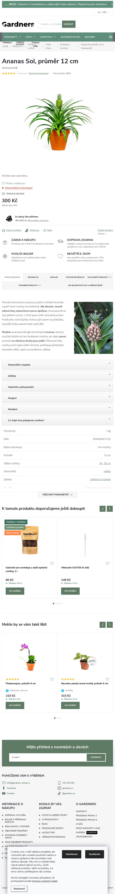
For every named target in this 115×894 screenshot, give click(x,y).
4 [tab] (61, 603)
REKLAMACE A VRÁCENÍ (17, 826)
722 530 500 (68, 782)
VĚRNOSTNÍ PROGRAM (53, 837)
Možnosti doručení (15, 193)
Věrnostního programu (38, 220)
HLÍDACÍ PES (48, 832)
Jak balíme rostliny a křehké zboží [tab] (85, 285)
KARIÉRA (80, 832)
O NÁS (79, 824)
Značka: (105, 230)
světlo (107, 471)
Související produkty (97, 277)
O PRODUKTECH (50, 819)
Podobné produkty (28, 285)
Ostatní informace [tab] (75, 277)
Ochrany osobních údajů (45, 881)
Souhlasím (94, 854)
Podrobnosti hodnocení (38, 73)
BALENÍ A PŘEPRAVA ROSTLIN (15, 821)
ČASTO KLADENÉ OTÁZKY (54, 815)
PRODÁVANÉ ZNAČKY (52, 828)
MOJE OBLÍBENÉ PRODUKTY (19, 842)
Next (110, 509)
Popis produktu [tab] (12, 277)
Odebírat (96, 757)
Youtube (11, 793)
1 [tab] (53, 603)
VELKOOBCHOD (84, 836)
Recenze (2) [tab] (33, 277)
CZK (104, 12)
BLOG (44, 824)
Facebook (11, 788)
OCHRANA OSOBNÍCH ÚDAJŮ (16, 836)
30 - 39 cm (105, 463)
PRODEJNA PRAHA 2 (86, 815)
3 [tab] (59, 603)
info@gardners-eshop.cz (18, 782)
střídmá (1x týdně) (100, 479)
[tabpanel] (30, 557)
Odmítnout (72, 854)
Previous (103, 509)
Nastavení (19, 888)
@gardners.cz (68, 793)
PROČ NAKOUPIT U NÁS (88, 828)
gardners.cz (67, 788)
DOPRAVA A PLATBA (15, 815)
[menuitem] (12, 37)
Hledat (68, 24)
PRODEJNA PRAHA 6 (86, 819)
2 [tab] (56, 603)
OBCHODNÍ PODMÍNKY (16, 830)
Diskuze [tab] (54, 277)
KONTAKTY (81, 811)
